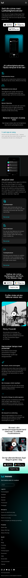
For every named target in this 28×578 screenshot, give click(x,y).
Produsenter (4, 502)
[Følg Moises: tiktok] (4, 569)
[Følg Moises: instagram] (1, 569)
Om (2, 540)
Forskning (3, 545)
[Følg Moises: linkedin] (9, 569)
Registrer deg (14, 287)
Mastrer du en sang (6, 517)
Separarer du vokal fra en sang (8, 515)
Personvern (4, 553)
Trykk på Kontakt (5, 561)
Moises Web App (5, 530)
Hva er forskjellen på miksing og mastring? (11, 520)
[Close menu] (26, 3)
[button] (14, 314)
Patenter (3, 564)
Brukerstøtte (4, 558)
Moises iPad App (5, 533)
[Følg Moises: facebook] (14, 569)
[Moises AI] (2, 2)
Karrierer (3, 548)
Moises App (4, 527)
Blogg (2, 542)
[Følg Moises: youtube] (6, 569)
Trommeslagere (5, 491)
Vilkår (2, 556)
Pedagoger (4, 505)
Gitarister (3, 500)
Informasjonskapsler (5, 572)
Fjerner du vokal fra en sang (8, 512)
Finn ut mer (6, 217)
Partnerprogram (5, 550)
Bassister (3, 497)
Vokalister (3, 494)
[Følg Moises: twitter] (11, 569)
